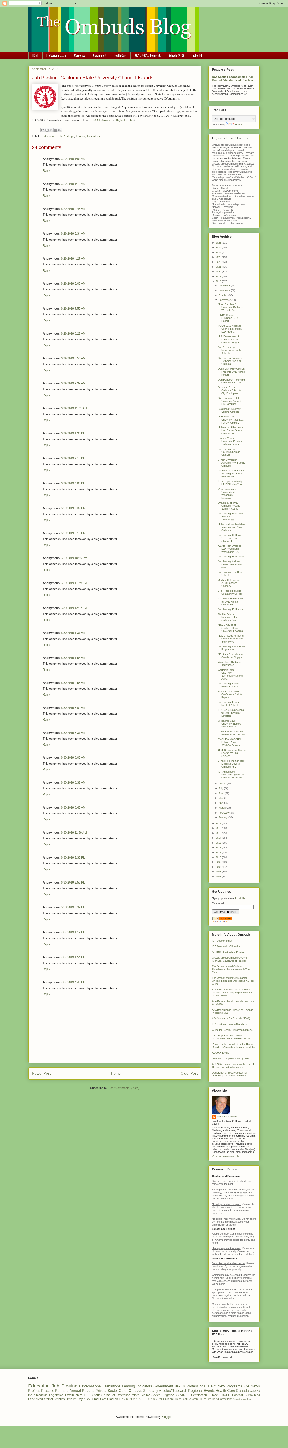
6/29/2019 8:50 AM (73, 358)
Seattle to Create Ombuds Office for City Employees (230, 390)
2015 (219, 833)
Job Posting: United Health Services (228, 685)
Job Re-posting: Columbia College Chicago (229, 452)
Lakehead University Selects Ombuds (229, 410)
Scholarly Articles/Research (165, 1391)
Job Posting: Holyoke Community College (230, 592)
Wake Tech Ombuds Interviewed (229, 663)
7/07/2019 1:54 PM (73, 957)
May (221, 798)
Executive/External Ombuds (46, 1399)
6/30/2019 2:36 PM (73, 857)
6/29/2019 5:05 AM (73, 283)
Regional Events (201, 1391)
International (92, 1386)
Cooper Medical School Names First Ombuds (231, 733)
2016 (219, 828)
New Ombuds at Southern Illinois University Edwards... (231, 627)
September (225, 300)
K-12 (87, 1395)
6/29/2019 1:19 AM (73, 184)
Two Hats (212, 1399)
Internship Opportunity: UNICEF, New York (230, 482)
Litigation (168, 1395)
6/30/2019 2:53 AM (73, 682)
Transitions (112, 1386)
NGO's (179, 1386)
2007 (219, 871)
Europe (213, 1395)
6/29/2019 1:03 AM (73, 159)
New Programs (230, 1386)
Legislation (56, 1395)
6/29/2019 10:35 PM (74, 558)
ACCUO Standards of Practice (228, 952)
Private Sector (106, 1391)
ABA (87, 1399)
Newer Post (41, 1073)
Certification (199, 1395)
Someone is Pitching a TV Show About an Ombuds (230, 361)
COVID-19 (182, 1395)
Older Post (189, 1073)
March (222, 807)
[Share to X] (51, 130)
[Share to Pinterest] (60, 130)
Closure (124, 1399)
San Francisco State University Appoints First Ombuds (230, 401)
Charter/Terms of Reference (111, 1395)
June (222, 793)
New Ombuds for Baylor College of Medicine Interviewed (231, 638)
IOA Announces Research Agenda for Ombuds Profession (231, 774)
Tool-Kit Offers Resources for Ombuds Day (227, 617)
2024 (219, 252)
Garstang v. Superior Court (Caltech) (232, 1058)
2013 (219, 842)
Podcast (237, 1395)
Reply (46, 170)
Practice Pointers (54, 1391)
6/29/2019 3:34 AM (73, 233)
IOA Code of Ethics (222, 940)
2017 (219, 823)
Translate (240, 124)
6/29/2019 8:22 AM (73, 333)
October (223, 295)
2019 (219, 276)
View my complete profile (225, 1156)
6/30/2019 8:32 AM (73, 782)
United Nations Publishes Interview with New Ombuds (231, 527)
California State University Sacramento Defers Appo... (230, 674)
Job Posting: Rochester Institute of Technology (231, 516)
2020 (219, 271)
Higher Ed (197, 55)
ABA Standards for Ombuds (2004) (231, 1018)
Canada (242, 1391)
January (223, 817)
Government (99, 55)
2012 (219, 847)
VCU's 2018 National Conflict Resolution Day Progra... (230, 328)
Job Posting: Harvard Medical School (229, 703)
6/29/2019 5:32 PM (73, 508)
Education (48, 136)
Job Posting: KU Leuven (231, 609)
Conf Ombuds (109, 1399)
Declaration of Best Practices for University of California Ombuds (229, 1074)
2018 (219, 281)
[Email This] (42, 130)
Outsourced (252, 1395)
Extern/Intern (73, 1395)
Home (116, 1073)
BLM (132, 1399)
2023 (219, 257)
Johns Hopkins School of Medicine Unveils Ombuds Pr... (231, 763)
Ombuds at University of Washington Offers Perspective (231, 473)
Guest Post (180, 1399)
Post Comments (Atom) (123, 1088)
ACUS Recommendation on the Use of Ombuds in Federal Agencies (233, 1065)
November (225, 290)
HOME (35, 55)
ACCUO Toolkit (220, 1052)
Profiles (34, 1391)
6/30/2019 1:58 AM (73, 657)
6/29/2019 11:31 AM (74, 408)
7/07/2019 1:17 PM (73, 932)
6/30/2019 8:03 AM (73, 757)
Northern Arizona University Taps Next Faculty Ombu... (231, 419)
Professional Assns (56, 55)
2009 (219, 862)
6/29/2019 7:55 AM (73, 308)
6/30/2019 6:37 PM (73, 907)
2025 (219, 247)
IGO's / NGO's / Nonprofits (148, 55)
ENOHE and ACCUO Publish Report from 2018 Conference (230, 742)
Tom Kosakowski (226, 1116)
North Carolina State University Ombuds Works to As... (230, 307)
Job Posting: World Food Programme (231, 648)
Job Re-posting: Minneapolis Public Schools (229, 350)
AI (137, 1399)
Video (136, 1395)
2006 (219, 876)
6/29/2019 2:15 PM (73, 458)
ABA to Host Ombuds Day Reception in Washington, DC (229, 548)
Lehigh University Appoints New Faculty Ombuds (231, 462)
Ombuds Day (74, 1399)
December (225, 285)
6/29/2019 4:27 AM (73, 258)
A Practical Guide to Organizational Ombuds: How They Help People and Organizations (232, 992)
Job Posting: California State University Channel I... (230, 538)
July (221, 788)
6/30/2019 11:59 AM (74, 832)
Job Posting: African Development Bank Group (230, 564)
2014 (219, 837)
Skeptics (237, 1399)
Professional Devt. (201, 1386)
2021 (219, 266)
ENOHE (225, 1395)
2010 (219, 857)
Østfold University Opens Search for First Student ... (232, 753)
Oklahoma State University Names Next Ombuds (229, 723)
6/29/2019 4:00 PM (73, 483)
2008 (219, 867)
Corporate (79, 55)
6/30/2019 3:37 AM (73, 732)
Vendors (247, 1399)
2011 (219, 852)
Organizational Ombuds (225, 163)
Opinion (168, 1399)
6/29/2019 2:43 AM (73, 209)
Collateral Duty (196, 1399)
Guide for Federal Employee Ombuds (232, 1030)
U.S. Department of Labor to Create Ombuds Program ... (231, 339)
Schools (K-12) (176, 55)
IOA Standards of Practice (226, 946)
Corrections (225, 1399)
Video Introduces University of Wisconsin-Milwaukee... (227, 493)
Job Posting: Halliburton (231, 556)
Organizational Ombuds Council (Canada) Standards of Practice (229, 959)
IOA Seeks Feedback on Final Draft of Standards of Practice (232, 78)
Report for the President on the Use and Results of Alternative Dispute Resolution (234, 1045)
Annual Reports (82, 1391)
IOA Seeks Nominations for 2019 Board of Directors (231, 713)
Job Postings (65, 136)
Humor (95, 1399)
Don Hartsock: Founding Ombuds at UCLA (231, 381)
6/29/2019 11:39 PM (74, 583)
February (224, 812)
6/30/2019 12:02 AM (74, 608)
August (223, 783)
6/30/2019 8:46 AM (73, 807)
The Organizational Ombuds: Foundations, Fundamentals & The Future (231, 969)
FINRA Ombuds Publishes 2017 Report (228, 318)
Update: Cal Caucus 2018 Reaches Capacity (229, 583)
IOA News (251, 1386)
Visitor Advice (150, 1395)
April (221, 803)
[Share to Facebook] (55, 130)
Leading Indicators (88, 136)
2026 (219, 242)
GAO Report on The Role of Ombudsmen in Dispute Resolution (231, 1037)
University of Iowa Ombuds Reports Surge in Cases (229, 505)
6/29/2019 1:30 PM (73, 433)
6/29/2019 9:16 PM (73, 533)
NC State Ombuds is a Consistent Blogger (230, 656)
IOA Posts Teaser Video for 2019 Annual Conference (231, 601)
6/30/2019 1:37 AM (73, 632)
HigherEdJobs (124, 120)
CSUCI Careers (101, 120)
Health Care (120, 55)
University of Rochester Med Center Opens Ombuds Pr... (231, 430)
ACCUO (144, 1399)
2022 (219, 262)
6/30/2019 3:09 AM (73, 707)
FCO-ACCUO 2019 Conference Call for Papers (230, 694)
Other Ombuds (130, 1391)
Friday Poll (155, 1399)
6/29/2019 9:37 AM (73, 383)
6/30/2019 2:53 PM (73, 882)
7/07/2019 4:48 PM (73, 982)
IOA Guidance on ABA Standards (230, 1024)
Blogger (166, 1417)
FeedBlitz (240, 898)
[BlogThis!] (47, 130)
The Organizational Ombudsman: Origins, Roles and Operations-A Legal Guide (233, 981)
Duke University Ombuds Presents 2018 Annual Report (232, 371)
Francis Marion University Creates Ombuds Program (230, 441)
